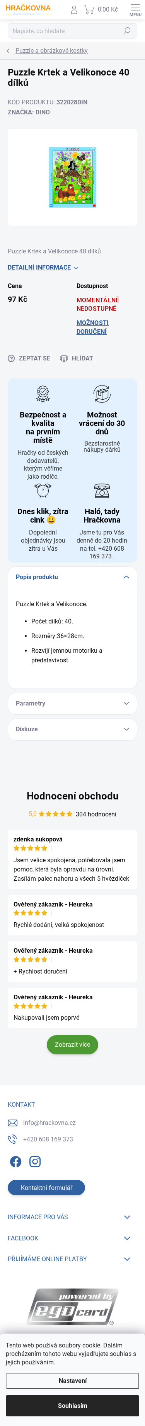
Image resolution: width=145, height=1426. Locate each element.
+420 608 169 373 (48, 1139)
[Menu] (135, 9)
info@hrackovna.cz (49, 1122)
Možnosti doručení (93, 327)
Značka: (29, 112)
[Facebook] (14, 1160)
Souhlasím (72, 1405)
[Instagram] (34, 1160)
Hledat (127, 31)
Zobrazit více (72, 1044)
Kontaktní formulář (46, 1187)
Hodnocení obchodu (73, 796)
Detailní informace (39, 267)
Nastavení (73, 1380)
